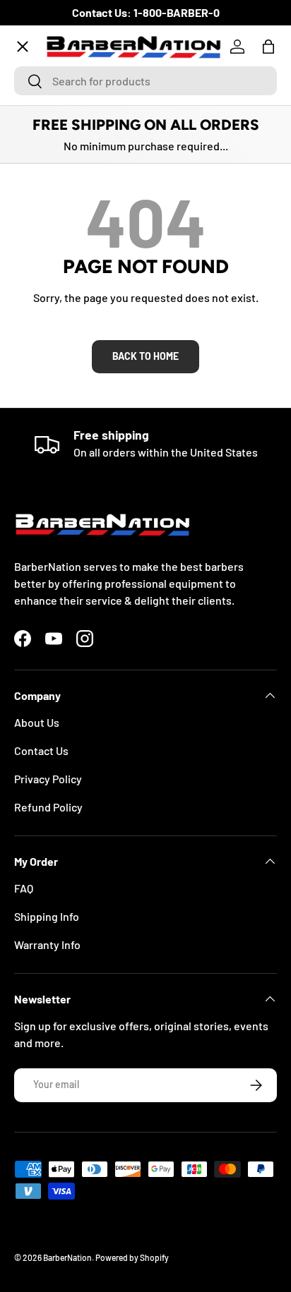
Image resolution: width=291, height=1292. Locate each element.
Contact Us (41, 750)
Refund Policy (48, 807)
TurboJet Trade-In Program (93, 456)
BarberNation (67, 1257)
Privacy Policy (48, 778)
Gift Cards (50, 404)
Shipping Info (46, 916)
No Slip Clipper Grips (76, 250)
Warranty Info (47, 944)
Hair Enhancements (74, 301)
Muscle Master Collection (87, 198)
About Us (36, 722)
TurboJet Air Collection (83, 147)
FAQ (23, 888)
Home (39, 95)
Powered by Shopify (132, 1257)
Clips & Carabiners (71, 353)
